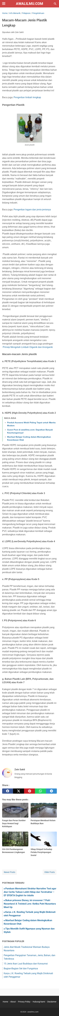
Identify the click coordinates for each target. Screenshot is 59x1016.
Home (5, 1002)
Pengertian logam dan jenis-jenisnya (32, 209)
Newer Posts (9, 872)
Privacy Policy (24, 1002)
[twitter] (18, 791)
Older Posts (49, 872)
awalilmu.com (29, 4)
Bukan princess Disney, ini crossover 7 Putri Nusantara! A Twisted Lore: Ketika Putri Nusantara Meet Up (30, 904)
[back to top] (53, 1009)
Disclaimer (51, 1002)
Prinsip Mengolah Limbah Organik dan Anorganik (28, 347)
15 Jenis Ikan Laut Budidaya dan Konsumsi (26, 963)
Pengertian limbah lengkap (27, 97)
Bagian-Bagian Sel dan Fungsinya (21, 968)
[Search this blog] (55, 3)
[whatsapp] (40, 791)
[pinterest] (29, 791)
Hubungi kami (39, 1002)
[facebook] (7, 791)
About (13, 1002)
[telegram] (51, 791)
